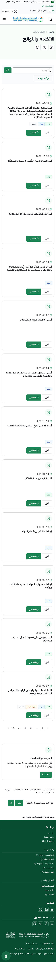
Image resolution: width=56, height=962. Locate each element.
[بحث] (7, 70)
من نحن (51, 832)
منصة (48, 871)
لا (11, 803)
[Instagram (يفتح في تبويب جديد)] (52, 909)
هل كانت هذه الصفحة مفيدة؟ (40, 803)
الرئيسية (51, 31)
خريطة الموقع (20, 948)
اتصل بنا (45, 774)
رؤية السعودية (46, 855)
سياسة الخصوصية (47, 943)
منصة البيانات (45, 863)
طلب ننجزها (49, 890)
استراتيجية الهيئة (48, 841)
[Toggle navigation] (4, 19)
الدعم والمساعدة (47, 885)
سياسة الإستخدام (32, 943)
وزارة (50, 867)
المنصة (48, 859)
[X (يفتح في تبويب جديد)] (40, 909)
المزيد (46, 132)
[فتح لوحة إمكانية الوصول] (6, 956)
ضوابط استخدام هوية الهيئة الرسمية (41, 948)
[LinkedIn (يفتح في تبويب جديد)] (46, 909)
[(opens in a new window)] (51, 47)
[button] (43, 79)
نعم (19, 803)
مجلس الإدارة (49, 836)
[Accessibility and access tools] (34, 923)
